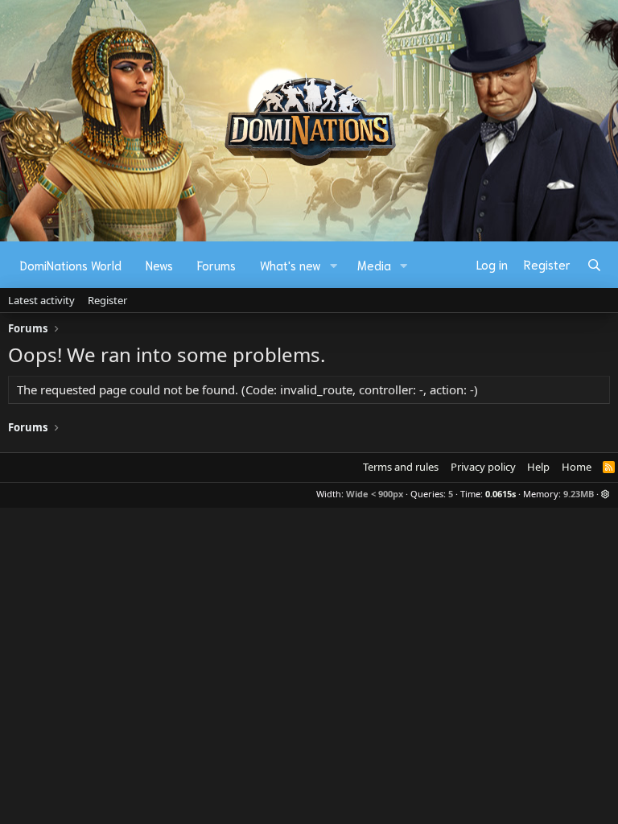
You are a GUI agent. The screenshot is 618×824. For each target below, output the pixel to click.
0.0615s (500, 494)
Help (538, 466)
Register (107, 300)
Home (576, 466)
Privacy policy (483, 466)
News (159, 265)
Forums (216, 265)
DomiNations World (71, 265)
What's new (290, 265)
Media (374, 265)
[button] (334, 265)
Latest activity (41, 300)
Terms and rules (401, 466)
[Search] (594, 264)
